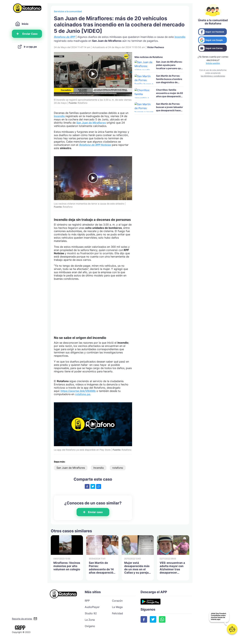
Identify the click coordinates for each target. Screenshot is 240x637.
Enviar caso (95, 512)
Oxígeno (90, 626)
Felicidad (117, 613)
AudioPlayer (92, 607)
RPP (87, 600)
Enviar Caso (30, 33)
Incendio (98, 467)
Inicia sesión (213, 63)
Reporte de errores (22, 618)
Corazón (117, 600)
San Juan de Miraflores (91, 122)
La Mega (117, 607)
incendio (180, 36)
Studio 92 (91, 613)
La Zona (90, 619)
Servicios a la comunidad (68, 11)
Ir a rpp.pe (30, 46)
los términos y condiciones (213, 76)
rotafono (117, 467)
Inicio (25, 23)
